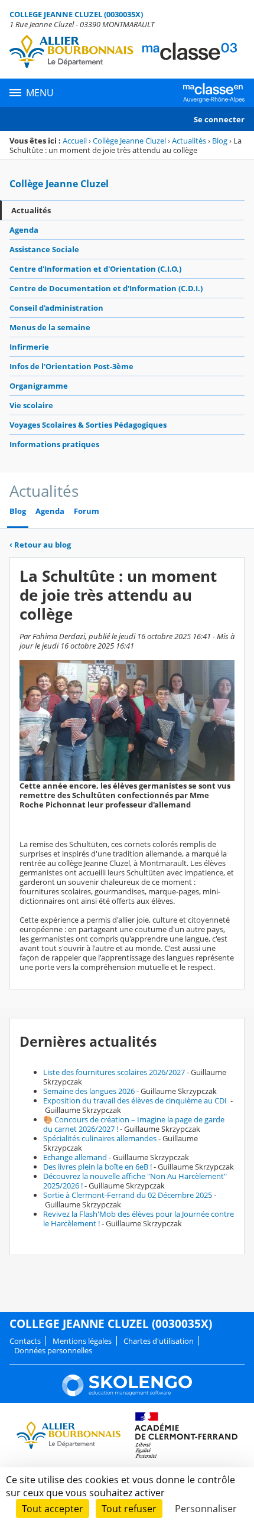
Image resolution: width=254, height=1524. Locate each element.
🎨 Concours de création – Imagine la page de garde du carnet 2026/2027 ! (133, 1124)
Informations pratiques (54, 444)
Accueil (75, 140)
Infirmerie (29, 346)
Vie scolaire (31, 405)
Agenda (23, 229)
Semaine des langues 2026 (89, 1091)
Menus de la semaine (49, 327)
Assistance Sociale (44, 249)
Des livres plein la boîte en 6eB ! (97, 1166)
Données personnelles (53, 1350)
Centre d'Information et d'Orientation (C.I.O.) (95, 268)
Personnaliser (206, 1508)
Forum (86, 511)
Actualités (189, 140)
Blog (219, 140)
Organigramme (38, 385)
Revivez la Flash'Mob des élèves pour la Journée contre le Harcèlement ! (138, 1219)
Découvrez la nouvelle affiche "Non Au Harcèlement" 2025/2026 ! (135, 1181)
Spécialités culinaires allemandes (100, 1138)
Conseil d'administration (56, 307)
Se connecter (219, 119)
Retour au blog (40, 544)
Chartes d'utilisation (158, 1341)
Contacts (25, 1341)
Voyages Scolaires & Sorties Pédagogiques (88, 424)
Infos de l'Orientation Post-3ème (71, 366)
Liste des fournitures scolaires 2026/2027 (114, 1072)
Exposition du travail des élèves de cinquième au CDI (136, 1100)
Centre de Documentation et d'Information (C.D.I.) (106, 288)
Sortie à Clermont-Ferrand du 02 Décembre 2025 (127, 1195)
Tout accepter (52, 1508)
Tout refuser (129, 1508)
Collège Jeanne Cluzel (129, 140)
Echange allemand (75, 1157)
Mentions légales (82, 1341)
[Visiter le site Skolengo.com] (127, 1393)
